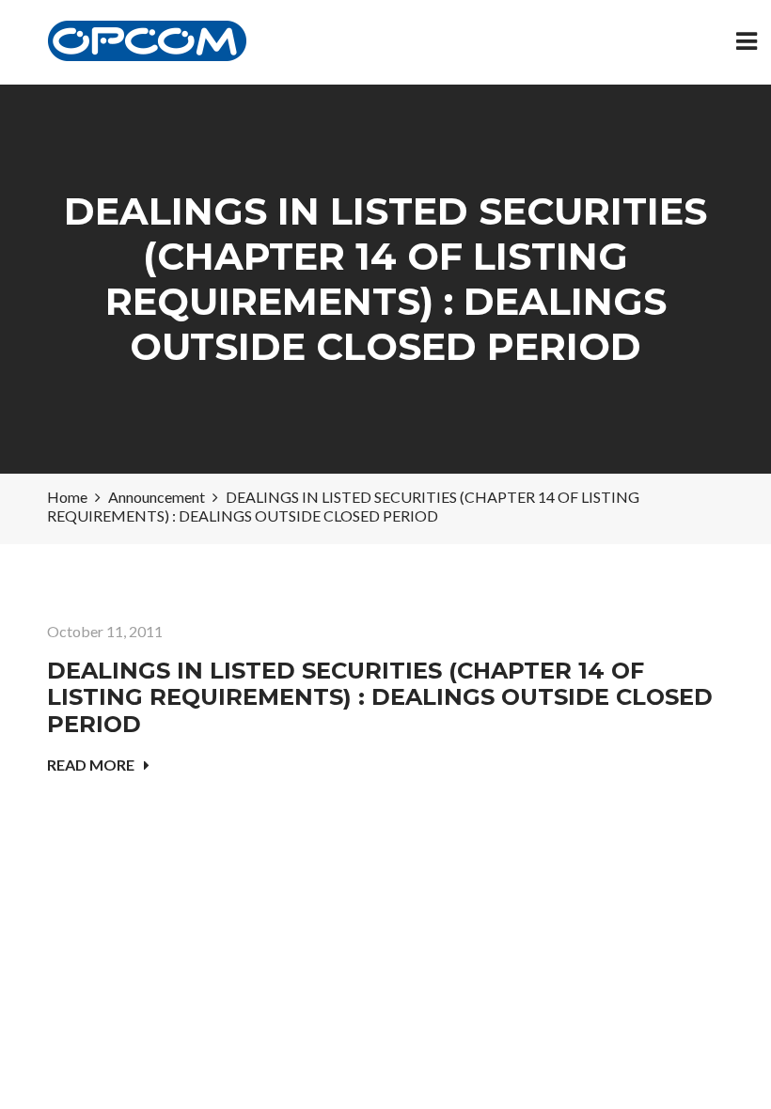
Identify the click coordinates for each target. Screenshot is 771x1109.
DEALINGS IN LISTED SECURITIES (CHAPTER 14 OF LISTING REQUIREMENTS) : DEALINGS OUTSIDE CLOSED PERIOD (380, 698)
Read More (90, 764)
